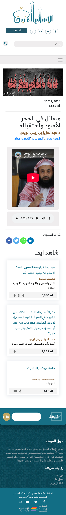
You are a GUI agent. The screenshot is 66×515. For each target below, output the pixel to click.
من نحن (59, 475)
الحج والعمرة (52, 138)
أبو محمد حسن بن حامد (43, 379)
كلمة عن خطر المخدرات (41, 368)
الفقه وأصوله (22, 138)
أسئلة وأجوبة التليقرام (44, 344)
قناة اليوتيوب (56, 483)
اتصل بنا (59, 479)
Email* (26, 415)
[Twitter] (16, 240)
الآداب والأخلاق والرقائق (43, 283)
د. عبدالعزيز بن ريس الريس (40, 132)
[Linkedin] (30, 240)
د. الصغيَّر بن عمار (46, 279)
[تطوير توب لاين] (33, 508)
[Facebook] (9, 240)
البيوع (29, 344)
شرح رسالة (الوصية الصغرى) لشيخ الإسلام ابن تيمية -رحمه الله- (35, 270)
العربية (17, 30)
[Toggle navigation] (60, 60)
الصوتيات (37, 138)
